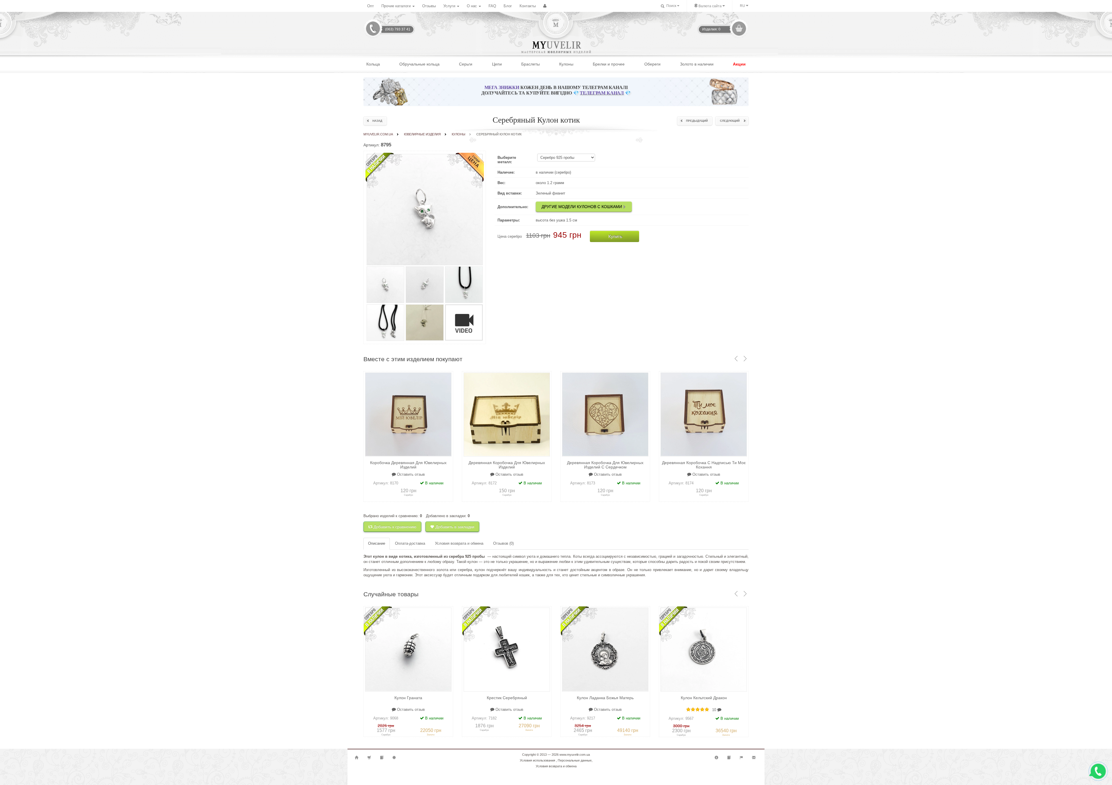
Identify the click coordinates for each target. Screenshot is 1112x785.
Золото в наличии (697, 64)
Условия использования (537, 760)
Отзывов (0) (503, 543)
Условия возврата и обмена (459, 543)
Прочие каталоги (396, 6)
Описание (376, 543)
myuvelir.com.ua (378, 134)
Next (445, 649)
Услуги (449, 6)
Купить (615, 236)
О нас (472, 6)
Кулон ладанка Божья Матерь (605, 697)
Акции (739, 64)
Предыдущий (697, 120)
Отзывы (429, 6)
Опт (370, 6)
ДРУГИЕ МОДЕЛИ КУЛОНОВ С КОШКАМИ (582, 206)
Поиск (671, 6)
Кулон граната (408, 697)
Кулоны (566, 64)
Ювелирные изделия (422, 134)
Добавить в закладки (454, 526)
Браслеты (530, 64)
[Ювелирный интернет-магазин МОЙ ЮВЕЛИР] (555, 22)
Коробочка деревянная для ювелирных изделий (408, 464)
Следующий (730, 120)
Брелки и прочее (609, 64)
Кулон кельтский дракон (704, 697)
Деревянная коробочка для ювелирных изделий (507, 464)
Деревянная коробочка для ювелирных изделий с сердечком (605, 464)
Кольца (373, 64)
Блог (508, 6)
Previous (371, 649)
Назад (377, 120)
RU (743, 6)
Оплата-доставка (410, 543)
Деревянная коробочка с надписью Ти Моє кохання (704, 464)
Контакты (528, 6)
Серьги (465, 64)
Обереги (652, 64)
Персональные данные (575, 760)
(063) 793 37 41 (397, 29)
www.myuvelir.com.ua (574, 754)
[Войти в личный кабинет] (544, 6)
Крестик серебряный (507, 697)
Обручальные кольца (419, 64)
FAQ (492, 6)
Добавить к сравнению (394, 526)
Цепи (497, 64)
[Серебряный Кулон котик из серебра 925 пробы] (385, 284)
